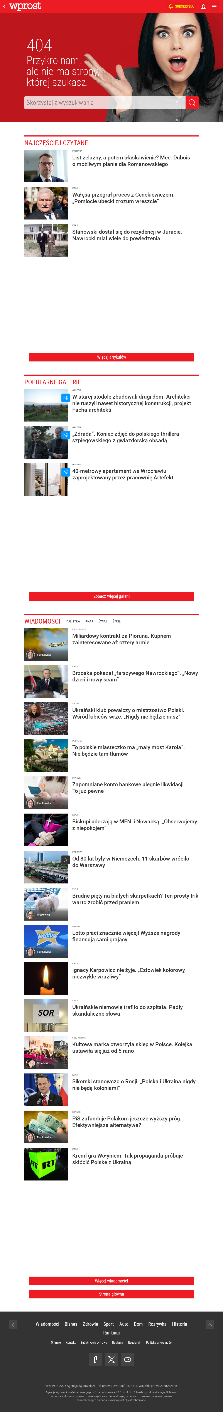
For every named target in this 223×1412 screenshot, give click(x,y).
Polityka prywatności (159, 1343)
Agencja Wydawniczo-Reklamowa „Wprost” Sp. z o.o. (102, 1386)
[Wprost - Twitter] (111, 1359)
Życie (117, 621)
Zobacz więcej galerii (111, 596)
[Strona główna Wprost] (25, 6)
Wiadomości (42, 621)
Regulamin (134, 1343)
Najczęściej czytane (56, 143)
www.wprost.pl (118, 1400)
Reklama (117, 1343)
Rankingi (111, 1333)
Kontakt (71, 1343)
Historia (179, 1324)
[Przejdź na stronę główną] (4, 6)
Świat (102, 621)
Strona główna (111, 1294)
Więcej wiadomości (111, 1281)
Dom (138, 1324)
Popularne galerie (52, 382)
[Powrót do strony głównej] (13, 1324)
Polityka (73, 621)
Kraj (89, 621)
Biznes (71, 1324)
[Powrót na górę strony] (210, 1324)
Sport (108, 1324)
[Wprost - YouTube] (127, 1359)
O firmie (56, 1343)
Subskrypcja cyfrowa (94, 1343)
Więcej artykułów (111, 357)
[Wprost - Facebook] (95, 1359)
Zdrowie (90, 1324)
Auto (123, 1324)
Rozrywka (157, 1324)
